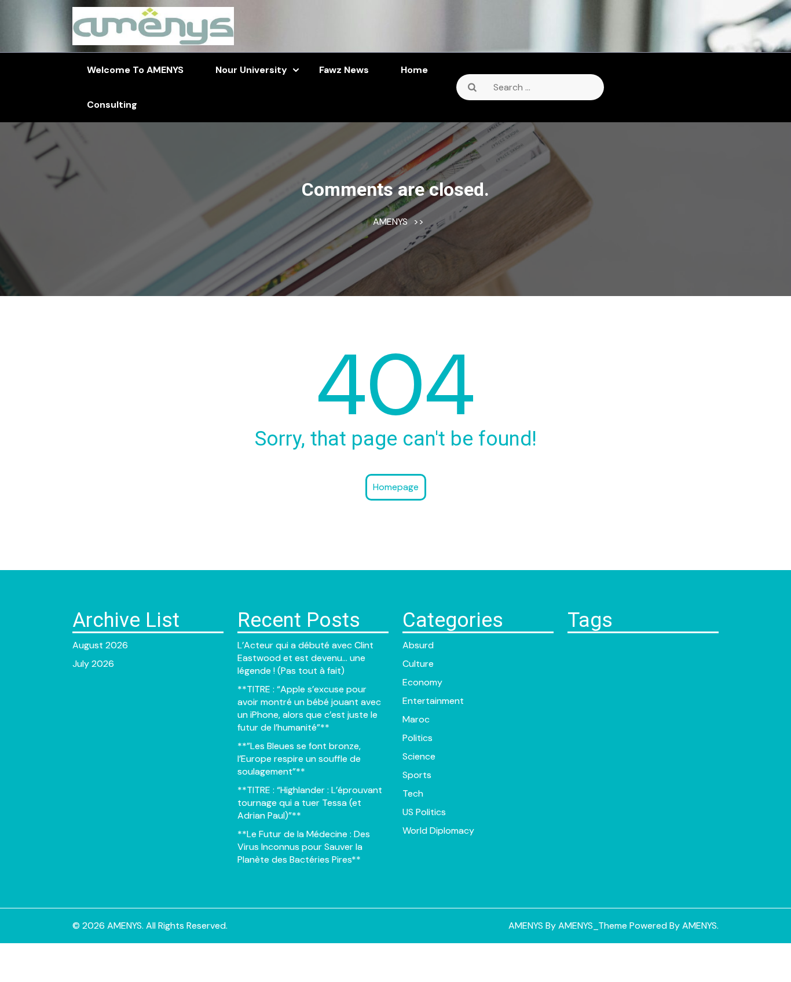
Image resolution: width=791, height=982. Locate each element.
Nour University (251, 70)
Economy (422, 682)
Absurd (418, 645)
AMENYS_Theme (592, 925)
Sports (416, 775)
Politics (417, 738)
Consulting (112, 104)
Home (414, 70)
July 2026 (93, 664)
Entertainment (433, 701)
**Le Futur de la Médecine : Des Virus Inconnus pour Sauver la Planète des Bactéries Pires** (303, 847)
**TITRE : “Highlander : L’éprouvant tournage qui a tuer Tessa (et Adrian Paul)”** (309, 803)
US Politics (424, 812)
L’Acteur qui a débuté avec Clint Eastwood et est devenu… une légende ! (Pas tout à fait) (305, 658)
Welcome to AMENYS (135, 70)
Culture (418, 664)
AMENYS (390, 222)
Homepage (396, 487)
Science (418, 756)
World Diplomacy (438, 830)
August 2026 (100, 645)
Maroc (416, 719)
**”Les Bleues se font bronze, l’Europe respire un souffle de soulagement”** (299, 758)
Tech (412, 793)
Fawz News (344, 70)
